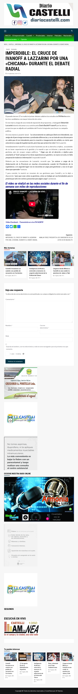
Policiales (58, 35)
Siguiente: (56, 237)
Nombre (9, 325)
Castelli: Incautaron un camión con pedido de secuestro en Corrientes (14, 271)
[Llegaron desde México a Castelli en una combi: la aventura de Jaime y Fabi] (63, 258)
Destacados (14, 49)
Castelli (29, 35)
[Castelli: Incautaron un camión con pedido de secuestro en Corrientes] (15, 258)
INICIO (8, 35)
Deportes (51, 658)
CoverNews (49, 691)
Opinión (24, 39)
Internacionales (11, 39)
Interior (50, 35)
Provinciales (40, 35)
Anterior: (21, 237)
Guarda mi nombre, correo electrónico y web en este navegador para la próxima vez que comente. (37, 348)
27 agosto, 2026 (10, 275)
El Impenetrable (18, 35)
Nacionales (67, 35)
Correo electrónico (44, 326)
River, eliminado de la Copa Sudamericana (53, 665)
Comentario (10, 299)
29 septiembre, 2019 (12, 73)
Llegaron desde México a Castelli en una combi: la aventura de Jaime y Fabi (61, 271)
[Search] (72, 30)
